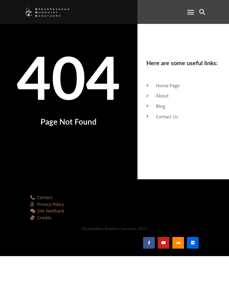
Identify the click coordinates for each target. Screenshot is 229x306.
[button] (190, 12)
